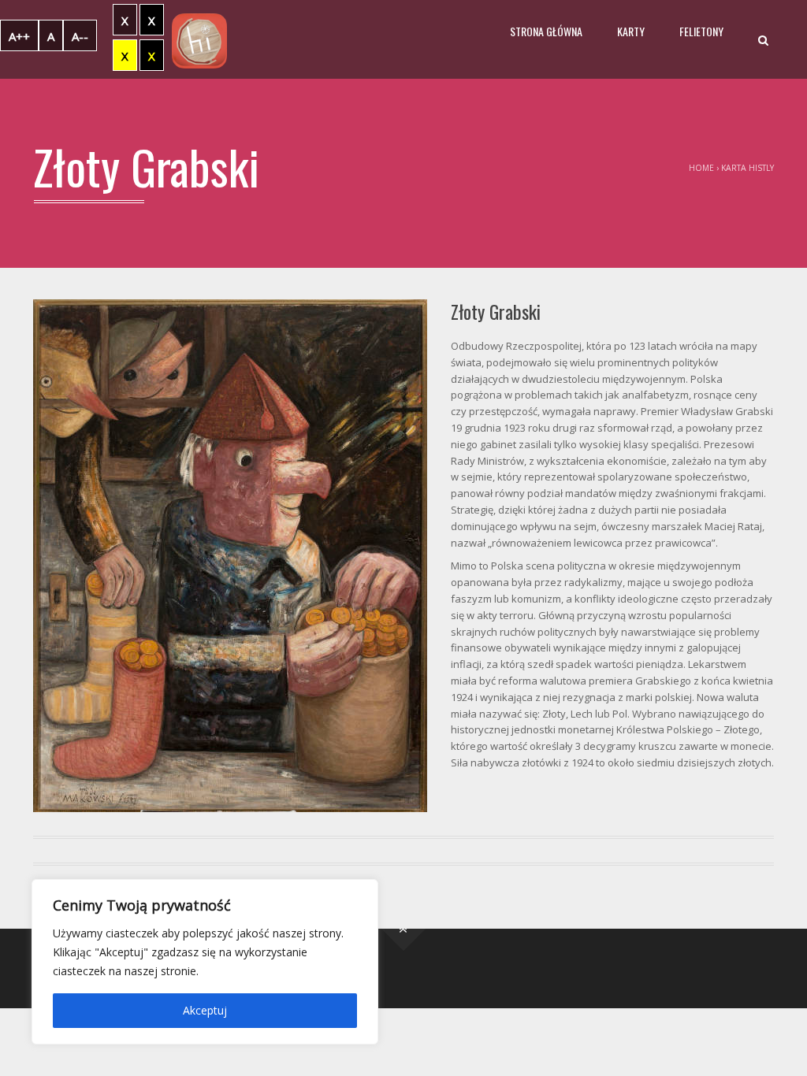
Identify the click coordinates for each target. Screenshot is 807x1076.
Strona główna (546, 31)
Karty (631, 31)
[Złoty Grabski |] (199, 39)
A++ (19, 36)
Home (701, 167)
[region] (205, 961)
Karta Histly (747, 167)
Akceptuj (205, 1010)
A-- (80, 36)
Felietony (701, 31)
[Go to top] (403, 929)
